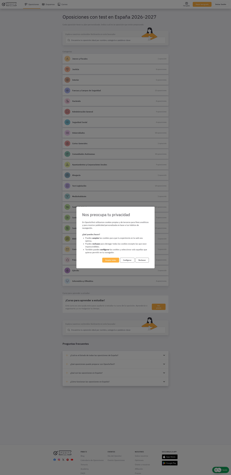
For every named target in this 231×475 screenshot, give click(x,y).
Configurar (127, 260)
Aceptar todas (110, 260)
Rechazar (142, 260)
